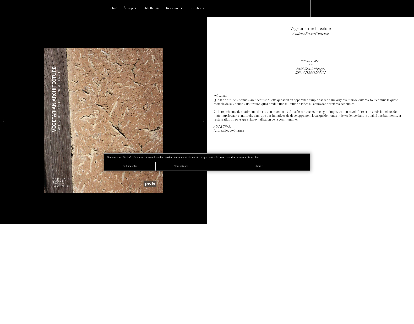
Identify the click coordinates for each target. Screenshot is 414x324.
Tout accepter (129, 166)
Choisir (258, 166)
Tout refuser (181, 166)
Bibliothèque (151, 8)
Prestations (196, 8)
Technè (112, 8)
